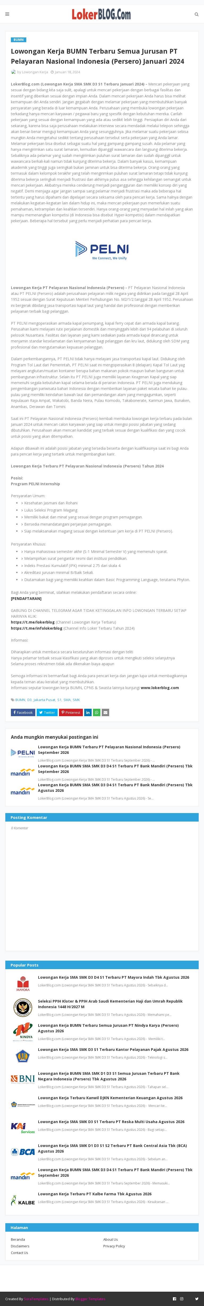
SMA (67, 699)
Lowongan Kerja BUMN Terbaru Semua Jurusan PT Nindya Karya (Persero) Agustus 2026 (108, 1028)
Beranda (18, 1239)
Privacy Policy (114, 1246)
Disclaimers (20, 1246)
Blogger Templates (90, 1298)
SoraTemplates (36, 1298)
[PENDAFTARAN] (26, 598)
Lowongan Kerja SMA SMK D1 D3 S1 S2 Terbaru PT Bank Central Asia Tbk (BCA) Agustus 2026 (112, 1148)
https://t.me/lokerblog (33, 622)
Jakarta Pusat (44, 699)
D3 (29, 699)
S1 (59, 699)
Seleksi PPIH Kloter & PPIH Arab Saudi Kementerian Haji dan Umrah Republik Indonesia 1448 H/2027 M (110, 1004)
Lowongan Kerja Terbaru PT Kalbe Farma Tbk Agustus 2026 (94, 1193)
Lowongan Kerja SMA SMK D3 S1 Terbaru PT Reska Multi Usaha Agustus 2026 (111, 1121)
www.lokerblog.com (160, 687)
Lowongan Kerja (35, 72)
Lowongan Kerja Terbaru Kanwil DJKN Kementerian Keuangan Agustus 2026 (110, 1097)
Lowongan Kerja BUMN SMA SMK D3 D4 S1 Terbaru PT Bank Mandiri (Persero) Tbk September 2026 (115, 1172)
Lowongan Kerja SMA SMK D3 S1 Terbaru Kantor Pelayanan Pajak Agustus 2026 (113, 1049)
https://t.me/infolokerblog (36, 628)
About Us (110, 1239)
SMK (76, 699)
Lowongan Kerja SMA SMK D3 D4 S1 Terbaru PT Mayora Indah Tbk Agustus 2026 (113, 977)
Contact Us (19, 1252)
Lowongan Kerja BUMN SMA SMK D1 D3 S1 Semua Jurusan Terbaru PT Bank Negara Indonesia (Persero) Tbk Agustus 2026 (109, 1076)
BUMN (20, 699)
